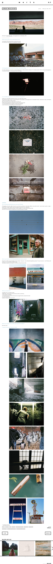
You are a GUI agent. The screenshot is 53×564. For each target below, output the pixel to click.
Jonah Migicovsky (9, 35)
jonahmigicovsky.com (6, 524)
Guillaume (49, 527)
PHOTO (40, 8)
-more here (4, 202)
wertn (28, 2)
